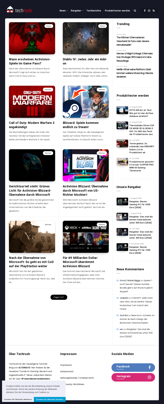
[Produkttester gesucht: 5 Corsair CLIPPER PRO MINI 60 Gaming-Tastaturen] (122, 162)
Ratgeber (76, 10)
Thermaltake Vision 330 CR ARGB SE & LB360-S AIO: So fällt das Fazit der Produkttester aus (141, 130)
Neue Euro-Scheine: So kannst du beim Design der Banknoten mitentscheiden (137, 319)
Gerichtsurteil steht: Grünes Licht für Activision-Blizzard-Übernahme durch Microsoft (30, 190)
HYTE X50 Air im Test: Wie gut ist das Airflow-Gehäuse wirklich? (141, 113)
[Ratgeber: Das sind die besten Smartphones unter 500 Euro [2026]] (122, 216)
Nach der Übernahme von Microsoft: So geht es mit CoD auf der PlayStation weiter (31, 262)
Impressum (66, 365)
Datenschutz (67, 371)
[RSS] (154, 10)
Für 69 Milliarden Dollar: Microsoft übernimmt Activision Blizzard (80, 262)
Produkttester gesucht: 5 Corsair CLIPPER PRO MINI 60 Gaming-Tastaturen (141, 166)
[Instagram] (149, 10)
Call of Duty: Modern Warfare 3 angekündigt (32, 125)
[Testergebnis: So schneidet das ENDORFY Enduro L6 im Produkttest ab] (122, 143)
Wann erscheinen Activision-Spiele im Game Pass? (29, 61)
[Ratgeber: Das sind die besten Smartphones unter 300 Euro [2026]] (122, 232)
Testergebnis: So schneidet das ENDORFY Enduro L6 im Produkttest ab (141, 148)
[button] (50, 392)
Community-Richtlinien (72, 384)
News (63, 10)
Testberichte (93, 10)
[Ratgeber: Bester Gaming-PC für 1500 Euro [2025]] (122, 247)
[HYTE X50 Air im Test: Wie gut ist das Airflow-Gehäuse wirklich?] (122, 110)
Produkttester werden (117, 10)
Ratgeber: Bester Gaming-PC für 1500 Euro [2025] (139, 250)
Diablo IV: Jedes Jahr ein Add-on (85, 61)
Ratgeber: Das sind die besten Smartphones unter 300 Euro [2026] (141, 235)
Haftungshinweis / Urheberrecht (77, 377)
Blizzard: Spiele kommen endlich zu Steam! (81, 125)
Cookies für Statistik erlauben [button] (49, 399)
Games (48, 89)
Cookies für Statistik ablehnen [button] (18, 399)
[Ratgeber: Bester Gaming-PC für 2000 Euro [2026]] (122, 201)
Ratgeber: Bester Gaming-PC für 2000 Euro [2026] (139, 204)
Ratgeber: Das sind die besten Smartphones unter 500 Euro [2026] (141, 219)
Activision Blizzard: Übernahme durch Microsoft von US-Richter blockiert (85, 190)
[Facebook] (144, 10)
